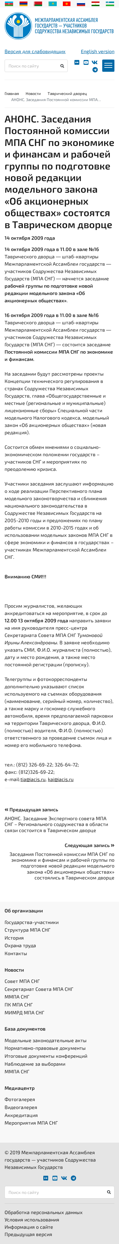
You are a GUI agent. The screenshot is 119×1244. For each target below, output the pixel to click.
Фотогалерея (20, 1099)
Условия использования (32, 1219)
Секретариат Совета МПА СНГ (39, 989)
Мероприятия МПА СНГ (31, 1123)
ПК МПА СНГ (19, 1004)
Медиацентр (20, 1088)
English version (97, 51)
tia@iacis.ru (32, 779)
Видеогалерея (21, 1107)
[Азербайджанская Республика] (9, 3)
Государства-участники (32, 922)
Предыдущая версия (28, 1234)
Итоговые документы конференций (46, 1056)
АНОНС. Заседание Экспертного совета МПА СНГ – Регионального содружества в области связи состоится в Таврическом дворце (56, 824)
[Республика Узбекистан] (110, 3)
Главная (12, 93)
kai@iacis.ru (61, 779)
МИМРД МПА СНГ (24, 1012)
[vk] (95, 62)
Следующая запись (88, 845)
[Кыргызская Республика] (66, 3)
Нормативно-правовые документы (45, 1048)
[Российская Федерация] (81, 3)
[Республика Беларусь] (38, 3)
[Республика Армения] (24, 3)
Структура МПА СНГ (27, 930)
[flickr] (76, 62)
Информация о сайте (29, 1227)
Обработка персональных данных (44, 1212)
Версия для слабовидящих (35, 51)
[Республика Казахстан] (53, 3)
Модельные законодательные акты (46, 1040)
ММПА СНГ (17, 996)
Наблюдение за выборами (35, 1064)
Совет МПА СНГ (22, 981)
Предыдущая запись (33, 809)
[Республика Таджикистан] (96, 3)
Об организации (24, 910)
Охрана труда (20, 945)
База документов (25, 1028)
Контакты (16, 953)
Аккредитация (21, 1115)
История (14, 937)
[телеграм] (95, 70)
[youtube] (86, 62)
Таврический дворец (67, 93)
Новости (33, 93)
